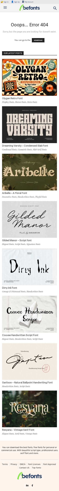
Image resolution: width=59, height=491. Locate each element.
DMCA (22, 464)
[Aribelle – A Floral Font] (29, 172)
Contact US (24, 467)
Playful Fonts (41, 196)
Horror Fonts (20, 102)
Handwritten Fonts (26, 196)
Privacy (14, 464)
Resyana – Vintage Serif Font (18, 429)
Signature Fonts (33, 244)
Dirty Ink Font (9, 287)
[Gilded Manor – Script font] (29, 219)
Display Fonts (8, 102)
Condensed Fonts (9, 149)
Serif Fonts (19, 433)
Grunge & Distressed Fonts (14, 291)
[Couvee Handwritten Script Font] (29, 314)
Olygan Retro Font (12, 98)
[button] (55, 9)
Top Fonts (36, 467)
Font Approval (49, 464)
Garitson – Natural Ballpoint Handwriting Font (27, 382)
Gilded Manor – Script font (17, 240)
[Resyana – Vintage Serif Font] (29, 409)
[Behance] (27, 485)
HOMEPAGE (38, 40)
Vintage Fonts (31, 433)
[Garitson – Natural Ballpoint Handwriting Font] (29, 361)
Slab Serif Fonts (40, 149)
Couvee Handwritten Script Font (20, 335)
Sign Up (15, 2)
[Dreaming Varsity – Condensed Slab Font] (29, 124)
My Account (29, 2)
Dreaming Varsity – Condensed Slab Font (25, 145)
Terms (5, 464)
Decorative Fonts (9, 196)
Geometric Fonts (25, 149)
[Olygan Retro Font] (29, 77)
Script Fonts (20, 244)
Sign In (5, 2)
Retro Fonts (32, 102)
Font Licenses (34, 464)
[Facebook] (32, 485)
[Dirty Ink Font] (29, 266)
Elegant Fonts (8, 244)
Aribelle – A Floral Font (14, 193)
